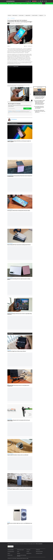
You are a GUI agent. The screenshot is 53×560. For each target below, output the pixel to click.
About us (9, 553)
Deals (44, 3)
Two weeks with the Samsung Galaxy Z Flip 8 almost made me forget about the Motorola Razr (40, 93)
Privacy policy (28, 549)
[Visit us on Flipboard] (35, 1)
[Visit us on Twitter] (31, 1)
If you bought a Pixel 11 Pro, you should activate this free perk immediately (39, 107)
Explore (10, 3)
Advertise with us (28, 553)
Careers (18, 551)
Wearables (18, 3)
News (8, 23)
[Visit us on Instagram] (34, 1)
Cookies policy (38, 549)
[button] (45, 1)
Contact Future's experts (20, 549)
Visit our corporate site (39, 543)
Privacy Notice (10, 111)
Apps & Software (30, 3)
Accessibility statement (11, 551)
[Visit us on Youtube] (32, 1)
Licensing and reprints (39, 553)
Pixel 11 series (21, 15)
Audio (41, 3)
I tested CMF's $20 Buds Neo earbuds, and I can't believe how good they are (40, 111)
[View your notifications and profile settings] (42, 1)
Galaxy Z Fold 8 (28, 15)
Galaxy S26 (41, 15)
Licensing (27, 551)
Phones (14, 3)
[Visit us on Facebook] (30, 1)
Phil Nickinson (13, 23)
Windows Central (10, 555)
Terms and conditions (11, 549)
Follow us (26, 46)
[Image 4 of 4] (31, 94)
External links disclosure (39, 551)
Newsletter (30, 46)
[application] (19, 74)
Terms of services (18, 110)
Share (9, 46)
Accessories (36, 3)
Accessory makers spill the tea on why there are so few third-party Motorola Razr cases (40, 97)
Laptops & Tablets (24, 3)
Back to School (15, 15)
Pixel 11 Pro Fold (34, 15)
